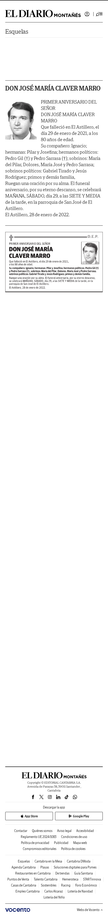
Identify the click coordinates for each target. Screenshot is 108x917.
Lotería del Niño (54, 897)
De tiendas (62, 873)
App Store (31, 816)
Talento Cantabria (45, 879)
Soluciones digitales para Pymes (75, 867)
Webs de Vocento (88, 910)
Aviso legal (64, 831)
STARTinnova (92, 879)
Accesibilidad (85, 831)
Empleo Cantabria (27, 891)
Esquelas (16, 31)
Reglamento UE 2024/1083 (38, 837)
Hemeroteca (70, 879)
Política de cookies (73, 849)
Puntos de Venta (18, 879)
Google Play (81, 816)
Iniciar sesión (87, 14)
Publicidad (61, 843)
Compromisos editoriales (39, 849)
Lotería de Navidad (80, 891)
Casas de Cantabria (23, 885)
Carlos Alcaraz (53, 891)
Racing (66, 885)
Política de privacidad (35, 843)
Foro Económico (86, 885)
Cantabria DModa (78, 861)
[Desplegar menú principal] (99, 14)
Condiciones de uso (74, 837)
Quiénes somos (42, 831)
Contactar (20, 831)
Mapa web (80, 843)
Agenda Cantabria (24, 867)
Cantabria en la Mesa (48, 861)
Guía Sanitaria (83, 873)
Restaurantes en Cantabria (33, 873)
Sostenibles (48, 885)
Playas (44, 867)
